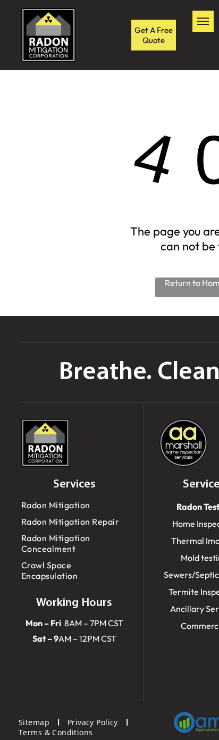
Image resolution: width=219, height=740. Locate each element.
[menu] (203, 21)
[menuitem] (74, 505)
